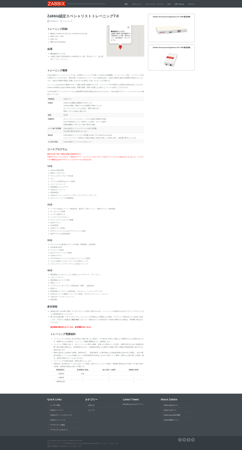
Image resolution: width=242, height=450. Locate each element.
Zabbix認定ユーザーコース (73, 124)
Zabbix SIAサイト (170, 410)
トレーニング (67, 21)
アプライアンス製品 (57, 425)
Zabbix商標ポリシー (171, 420)
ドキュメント (137, 4)
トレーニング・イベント (155, 4)
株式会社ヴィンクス (57, 53)
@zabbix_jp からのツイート (133, 404)
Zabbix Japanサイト (171, 405)
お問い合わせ (179, 4)
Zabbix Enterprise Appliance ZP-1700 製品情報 (171, 47)
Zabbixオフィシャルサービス (61, 415)
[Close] (128, 27)
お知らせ (91, 405)
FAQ (169, 4)
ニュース (91, 410)
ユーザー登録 (55, 405)
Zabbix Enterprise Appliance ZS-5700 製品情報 (171, 17)
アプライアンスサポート (59, 430)
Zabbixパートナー (57, 410)
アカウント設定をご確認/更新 (68, 319)
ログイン (191, 4)
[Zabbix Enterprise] (57, 3)
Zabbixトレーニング (57, 420)
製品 (126, 4)
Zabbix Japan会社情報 (172, 415)
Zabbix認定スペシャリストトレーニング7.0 (83, 15)
